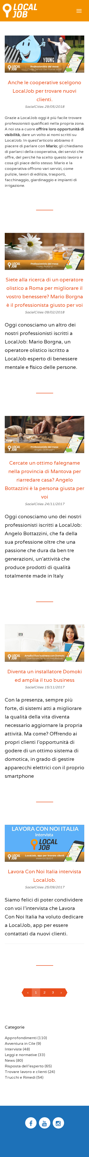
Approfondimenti (21, 1037)
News (10, 1060)
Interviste (13, 1049)
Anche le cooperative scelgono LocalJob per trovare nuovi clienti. (44, 91)
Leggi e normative (21, 1054)
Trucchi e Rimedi (20, 1077)
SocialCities (34, 106)
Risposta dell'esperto (24, 1066)
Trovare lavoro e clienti (26, 1071)
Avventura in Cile (20, 1043)
